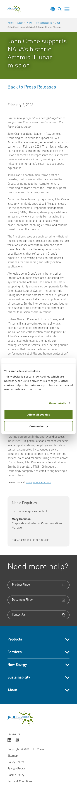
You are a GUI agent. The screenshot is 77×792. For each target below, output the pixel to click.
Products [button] (15, 639)
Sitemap (13, 756)
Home (11, 23)
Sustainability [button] (19, 677)
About (20, 23)
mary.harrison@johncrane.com (31, 540)
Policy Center (16, 762)
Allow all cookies (38, 414)
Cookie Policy (16, 775)
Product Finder (21, 584)
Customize (36, 426)
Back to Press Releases (32, 87)
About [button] (12, 690)
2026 (57, 23)
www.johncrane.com (38, 482)
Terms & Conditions (20, 781)
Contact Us (19, 614)
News (29, 23)
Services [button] (15, 652)
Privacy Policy (16, 768)
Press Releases (44, 23)
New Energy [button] (17, 665)
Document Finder (23, 599)
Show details (57, 403)
